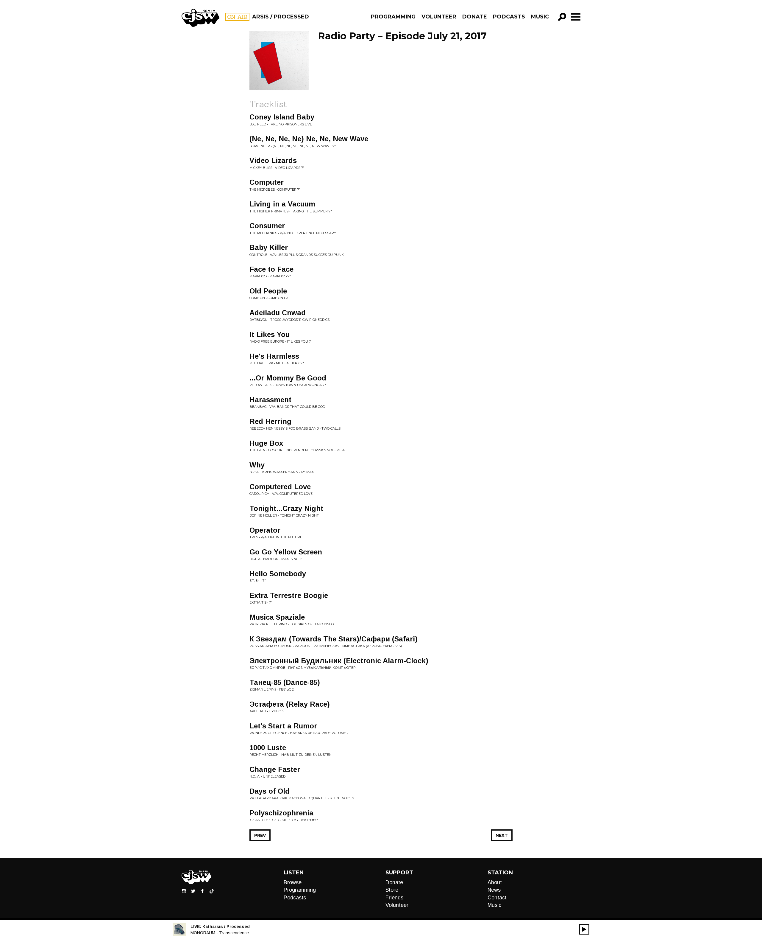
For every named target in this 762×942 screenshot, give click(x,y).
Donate (474, 16)
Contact (497, 898)
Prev (260, 835)
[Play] (584, 929)
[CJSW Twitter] (193, 891)
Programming (393, 16)
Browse (293, 882)
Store (391, 890)
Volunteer (438, 16)
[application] (584, 929)
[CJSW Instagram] (184, 891)
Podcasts (509, 16)
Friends (394, 898)
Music (540, 16)
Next (502, 835)
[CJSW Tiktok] (211, 891)
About (495, 882)
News (494, 890)
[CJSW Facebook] (202, 891)
